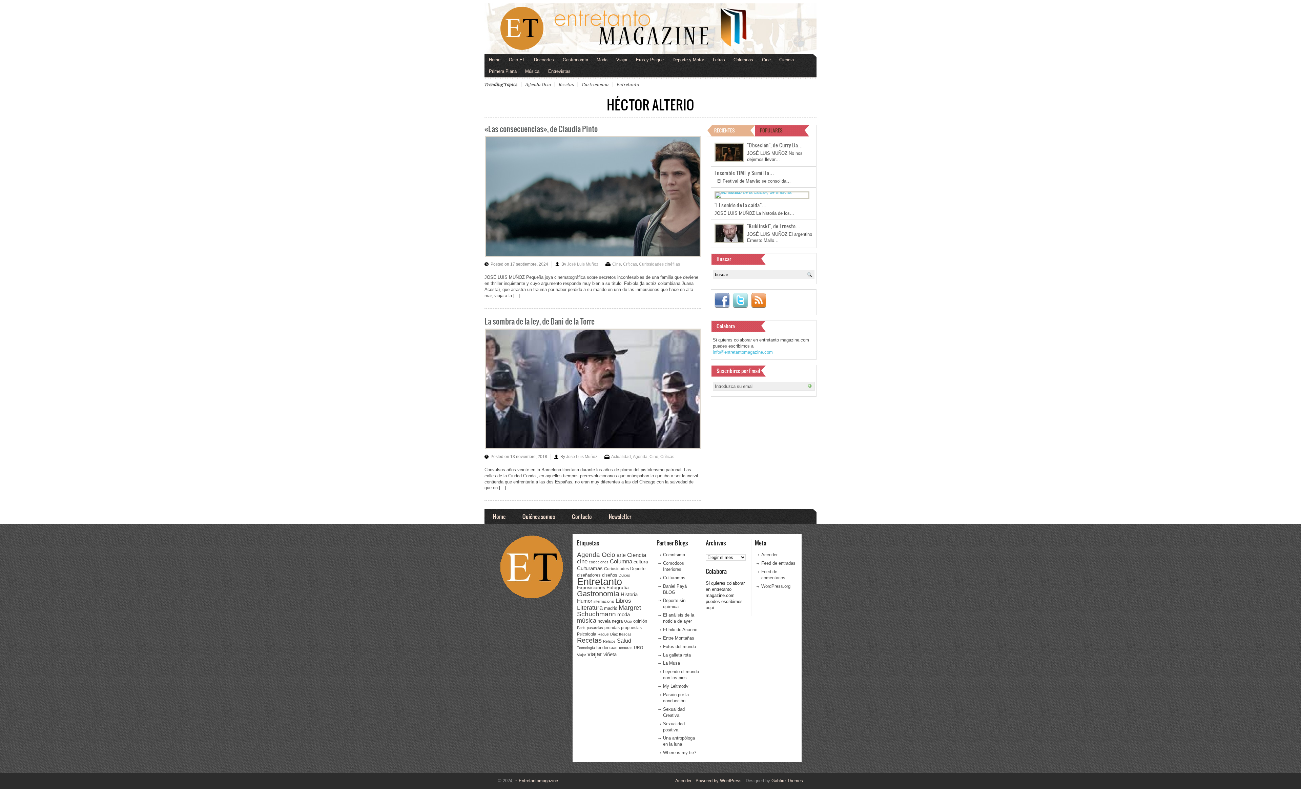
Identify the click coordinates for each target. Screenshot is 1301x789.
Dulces (624, 575)
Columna (621, 561)
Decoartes (544, 59)
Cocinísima (674, 554)
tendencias (607, 647)
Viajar (621, 59)
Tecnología (586, 648)
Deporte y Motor (688, 59)
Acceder (769, 554)
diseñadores (589, 575)
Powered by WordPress (719, 780)
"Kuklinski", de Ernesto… (774, 226)
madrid (610, 608)
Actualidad (621, 456)
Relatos (609, 641)
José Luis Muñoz (582, 264)
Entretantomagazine (536, 780)
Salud (624, 641)
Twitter (740, 300)
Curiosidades (616, 568)
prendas (612, 627)
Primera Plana (503, 71)
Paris (581, 628)
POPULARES (771, 130)
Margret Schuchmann (609, 611)
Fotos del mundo (679, 646)
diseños (609, 575)
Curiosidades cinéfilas (659, 264)
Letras (719, 59)
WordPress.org (775, 586)
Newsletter (620, 516)
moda (623, 614)
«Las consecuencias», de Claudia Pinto (541, 128)
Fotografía (617, 587)
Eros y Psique (650, 59)
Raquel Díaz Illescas (615, 634)
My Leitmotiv (675, 686)
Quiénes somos (538, 516)
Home (494, 59)
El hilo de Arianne (680, 629)
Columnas (743, 59)
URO (638, 647)
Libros (623, 600)
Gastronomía (575, 59)
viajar (594, 654)
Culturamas (590, 568)
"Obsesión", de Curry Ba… (775, 145)
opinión (640, 621)
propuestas (631, 627)
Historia (629, 594)
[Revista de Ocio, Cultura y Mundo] (650, 28)
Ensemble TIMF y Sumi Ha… (744, 173)
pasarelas (595, 628)
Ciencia (786, 59)
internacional (604, 601)
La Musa (671, 663)
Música (532, 71)
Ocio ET (517, 59)
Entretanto (628, 84)
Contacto (582, 516)
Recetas (566, 84)
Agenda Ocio (538, 84)
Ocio (628, 621)
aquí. (711, 607)
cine (582, 561)
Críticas (630, 264)
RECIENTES (724, 130)
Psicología (586, 634)
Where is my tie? (679, 752)
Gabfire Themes (787, 780)
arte (621, 555)
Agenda (640, 456)
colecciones (598, 562)
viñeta (610, 654)
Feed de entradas (778, 563)
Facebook (722, 300)
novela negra (610, 621)
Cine (766, 59)
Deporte (637, 568)
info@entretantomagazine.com (743, 352)
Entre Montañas (678, 638)
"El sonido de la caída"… (741, 205)
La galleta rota (677, 655)
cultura (641, 561)
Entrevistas (559, 71)
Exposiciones (591, 587)
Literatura (590, 607)
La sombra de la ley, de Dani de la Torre (539, 321)
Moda (602, 59)
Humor (584, 601)
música (586, 620)
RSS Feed (758, 300)
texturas (626, 648)
